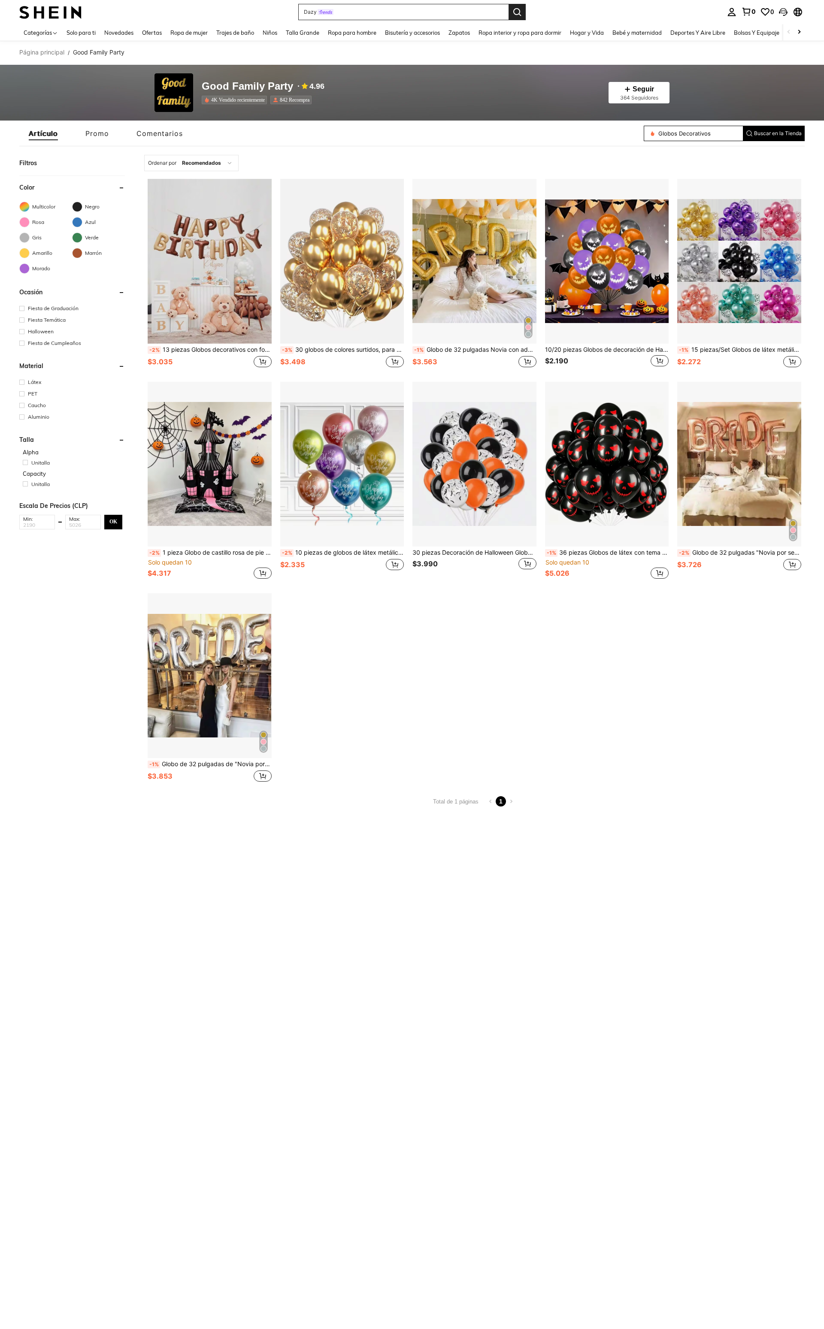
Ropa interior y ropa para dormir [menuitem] (520, 32)
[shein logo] (50, 12)
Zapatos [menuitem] (459, 32)
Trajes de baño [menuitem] (235, 32)
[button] (783, 12)
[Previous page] (490, 801)
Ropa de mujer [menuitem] (189, 32)
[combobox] (191, 163)
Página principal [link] (41, 52)
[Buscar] (517, 12)
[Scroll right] (799, 32)
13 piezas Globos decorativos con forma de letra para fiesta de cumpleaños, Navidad (210, 349)
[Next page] (511, 801)
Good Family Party (247, 86)
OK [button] (113, 522)
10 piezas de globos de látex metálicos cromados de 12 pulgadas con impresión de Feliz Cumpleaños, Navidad (343, 552)
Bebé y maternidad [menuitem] (637, 32)
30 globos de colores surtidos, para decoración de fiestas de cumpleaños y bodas (343, 349)
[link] (748, 11)
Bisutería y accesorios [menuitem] (412, 32)
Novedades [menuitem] (118, 32)
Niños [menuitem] (270, 32)
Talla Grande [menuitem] (302, 32)
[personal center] (732, 12)
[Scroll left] (789, 32)
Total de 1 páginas (456, 801)
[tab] (43, 133)
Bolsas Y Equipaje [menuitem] (756, 32)
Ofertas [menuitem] (152, 32)
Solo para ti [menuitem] (81, 32)
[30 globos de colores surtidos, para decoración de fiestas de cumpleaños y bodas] (342, 261)
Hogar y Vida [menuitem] (587, 32)
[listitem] (236, 100)
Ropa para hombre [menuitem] (352, 32)
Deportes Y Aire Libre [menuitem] (697, 32)
